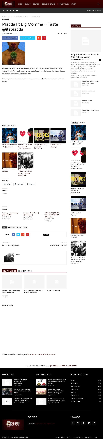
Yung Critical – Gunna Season (90, 110)
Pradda (19, 227)
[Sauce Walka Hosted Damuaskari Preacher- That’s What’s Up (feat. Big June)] (41, 391)
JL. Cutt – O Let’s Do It (53, 290)
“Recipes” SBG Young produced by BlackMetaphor (40, 147)
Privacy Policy (63, 4)
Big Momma (11, 227)
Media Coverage (76, 401)
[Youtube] (17, 10)
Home (20, 4)
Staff (73, 4)
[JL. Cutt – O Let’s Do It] (57, 282)
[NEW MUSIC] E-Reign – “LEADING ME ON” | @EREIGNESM (20, 381)
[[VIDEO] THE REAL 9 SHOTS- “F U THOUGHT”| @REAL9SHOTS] (7, 401)
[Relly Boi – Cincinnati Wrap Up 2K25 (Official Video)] (12, 282)
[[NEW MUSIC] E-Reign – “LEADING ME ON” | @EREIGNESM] (7, 382)
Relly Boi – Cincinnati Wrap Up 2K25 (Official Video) (85, 55)
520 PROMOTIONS (76, 59)
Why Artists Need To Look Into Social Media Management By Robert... (22, 391)
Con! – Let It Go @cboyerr (11, 245)
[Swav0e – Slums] (76, 103)
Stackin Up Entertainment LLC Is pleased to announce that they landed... (57, 381)
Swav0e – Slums (87, 100)
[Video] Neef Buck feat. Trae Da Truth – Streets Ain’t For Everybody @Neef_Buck (25, 172)
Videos (73, 380)
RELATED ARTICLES (9, 271)
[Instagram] (7, 10)
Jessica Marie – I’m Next (58, 245)
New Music (5, 19)
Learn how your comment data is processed (41, 354)
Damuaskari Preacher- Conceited (8, 170)
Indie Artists (74, 395)
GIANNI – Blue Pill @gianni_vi (55, 146)
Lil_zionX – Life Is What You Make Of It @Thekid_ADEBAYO (25, 147)
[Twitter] (13, 10)
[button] (98, 4)
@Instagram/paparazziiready (64, 366)
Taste (25, 227)
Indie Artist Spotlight (77, 398)
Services (36, 4)
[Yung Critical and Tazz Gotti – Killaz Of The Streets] (34, 282)
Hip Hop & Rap (75, 386)
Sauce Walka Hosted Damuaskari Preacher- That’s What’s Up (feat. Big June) (56, 391)
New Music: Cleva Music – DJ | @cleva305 (9, 146)
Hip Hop (73, 392)
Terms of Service (48, 4)
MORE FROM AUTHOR (25, 271)
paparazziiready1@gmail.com (45, 424)
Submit (27, 4)
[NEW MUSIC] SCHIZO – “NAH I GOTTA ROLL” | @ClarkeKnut (53, 215)
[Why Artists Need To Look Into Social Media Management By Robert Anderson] (7, 391)
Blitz (5, 33)
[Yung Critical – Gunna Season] (76, 112)
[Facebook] (3, 10)
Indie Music (74, 389)
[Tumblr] (10, 10)
